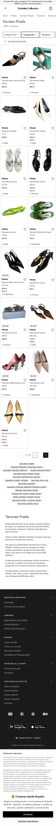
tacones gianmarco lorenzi (26, 477)
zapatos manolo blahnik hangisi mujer (26, 487)
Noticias (8, 703)
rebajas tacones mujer (26, 490)
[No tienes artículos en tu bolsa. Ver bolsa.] (50, 8)
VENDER (8, 637)
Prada (14, 15)
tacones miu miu (39, 480)
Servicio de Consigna (14, 606)
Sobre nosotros (11, 686)
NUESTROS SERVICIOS (15, 597)
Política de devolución (15, 628)
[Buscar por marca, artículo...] (5, 8)
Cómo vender (10, 642)
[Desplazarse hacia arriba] (45, 455)
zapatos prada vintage (16, 480)
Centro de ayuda (12, 668)
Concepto (9, 602)
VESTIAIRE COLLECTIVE (15, 682)
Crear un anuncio (12, 646)
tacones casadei (26, 483)
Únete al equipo (12, 698)
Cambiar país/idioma (28, 821)
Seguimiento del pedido (15, 620)
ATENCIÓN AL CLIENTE (15, 664)
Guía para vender (12, 650)
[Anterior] (20, 455)
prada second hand (40, 470)
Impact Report (11, 694)
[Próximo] (35, 455)
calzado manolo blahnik (15, 470)
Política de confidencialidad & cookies (27, 745)
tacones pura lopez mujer (26, 473)
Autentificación (11, 624)
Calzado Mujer (27, 15)
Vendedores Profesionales (17, 654)
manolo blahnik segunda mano (26, 467)
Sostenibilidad (11, 690)
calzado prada (26, 463)
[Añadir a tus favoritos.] (24, 77)
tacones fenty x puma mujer (26, 500)
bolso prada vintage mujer (26, 496)
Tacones (41, 15)
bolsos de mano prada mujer (26, 493)
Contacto (8, 672)
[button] (50, 8)
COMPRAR (9, 615)
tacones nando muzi (27, 503)
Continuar (28, 814)
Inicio (5, 15)
